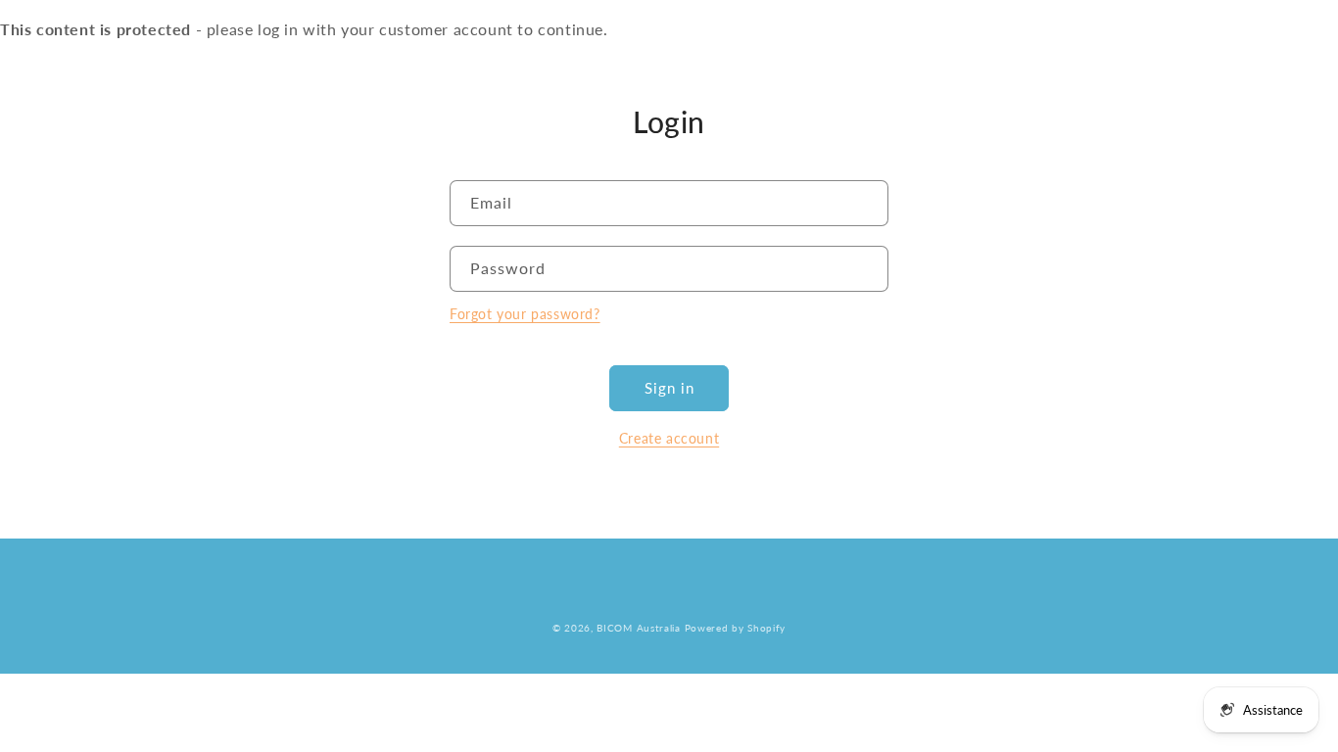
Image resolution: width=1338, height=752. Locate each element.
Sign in (669, 388)
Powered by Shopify (736, 628)
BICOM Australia (639, 628)
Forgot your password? (525, 314)
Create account (669, 438)
